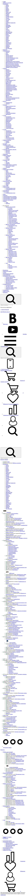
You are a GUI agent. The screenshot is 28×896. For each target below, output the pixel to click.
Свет (7, 263)
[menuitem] (15, 237)
